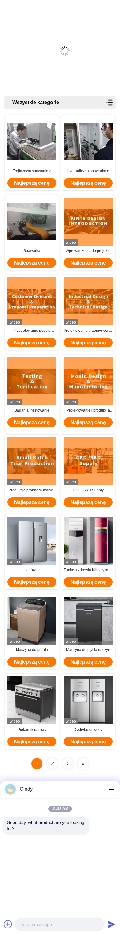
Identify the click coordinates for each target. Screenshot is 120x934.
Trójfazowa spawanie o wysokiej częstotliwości (32, 171)
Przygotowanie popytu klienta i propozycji (31, 330)
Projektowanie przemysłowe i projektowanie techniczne (88, 330)
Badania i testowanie (32, 410)
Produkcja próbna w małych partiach (32, 490)
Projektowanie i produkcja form (88, 410)
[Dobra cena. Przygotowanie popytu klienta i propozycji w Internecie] (31, 301)
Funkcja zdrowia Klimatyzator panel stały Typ (88, 570)
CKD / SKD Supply (88, 490)
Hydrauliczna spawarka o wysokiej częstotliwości (88, 171)
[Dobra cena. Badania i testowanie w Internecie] (31, 381)
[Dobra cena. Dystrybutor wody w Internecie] (88, 700)
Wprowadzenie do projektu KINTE (88, 251)
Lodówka (32, 570)
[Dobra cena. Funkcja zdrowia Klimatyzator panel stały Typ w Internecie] (88, 540)
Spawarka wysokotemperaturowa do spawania (32, 251)
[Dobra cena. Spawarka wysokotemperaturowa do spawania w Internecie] (31, 221)
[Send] (111, 924)
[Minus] (111, 789)
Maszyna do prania (32, 650)
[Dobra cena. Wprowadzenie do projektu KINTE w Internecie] (88, 221)
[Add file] (8, 924)
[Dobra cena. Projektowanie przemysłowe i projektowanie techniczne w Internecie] (88, 301)
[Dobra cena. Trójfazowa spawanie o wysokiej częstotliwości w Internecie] (31, 141)
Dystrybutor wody (88, 729)
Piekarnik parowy (32, 729)
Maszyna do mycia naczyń (88, 650)
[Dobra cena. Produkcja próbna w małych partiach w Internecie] (31, 460)
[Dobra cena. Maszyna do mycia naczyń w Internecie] (88, 620)
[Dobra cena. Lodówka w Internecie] (31, 540)
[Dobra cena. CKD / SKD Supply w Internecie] (88, 460)
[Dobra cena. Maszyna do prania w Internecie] (31, 620)
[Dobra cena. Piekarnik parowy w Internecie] (31, 700)
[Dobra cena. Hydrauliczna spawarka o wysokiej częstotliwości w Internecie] (88, 141)
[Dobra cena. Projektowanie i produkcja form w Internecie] (88, 381)
